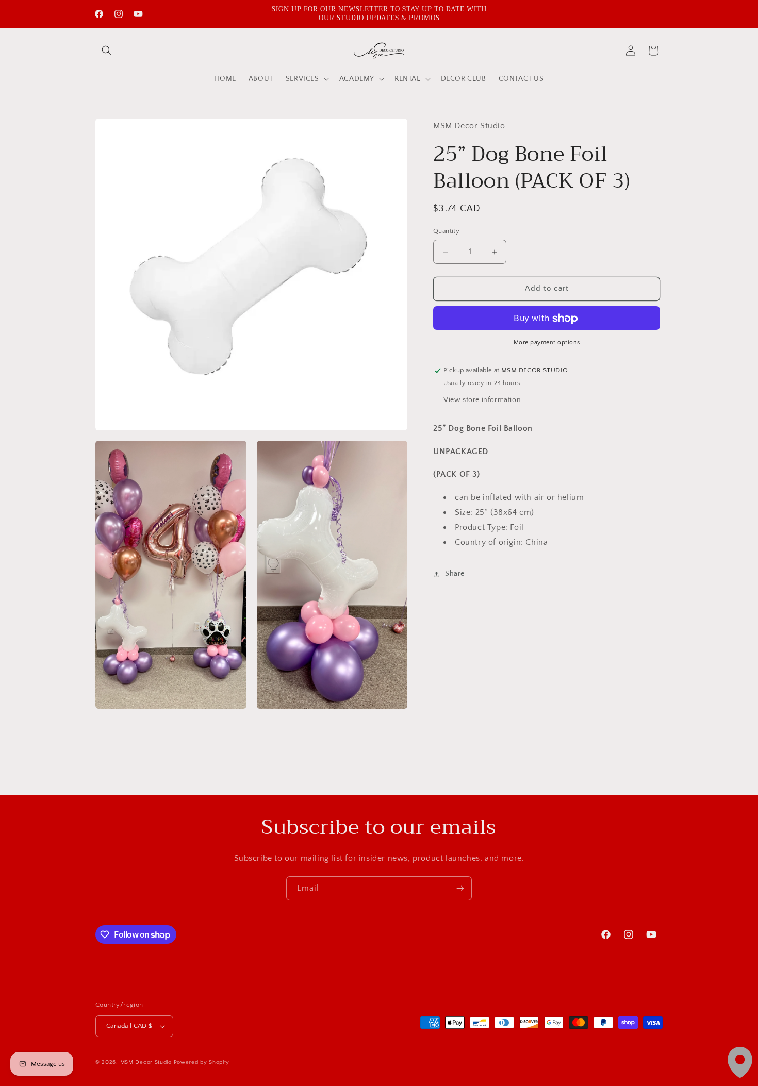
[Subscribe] (460, 888)
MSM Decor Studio (146, 1062)
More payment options (547, 343)
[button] (106, 50)
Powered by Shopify (202, 1062)
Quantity (446, 231)
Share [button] (455, 574)
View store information (482, 400)
